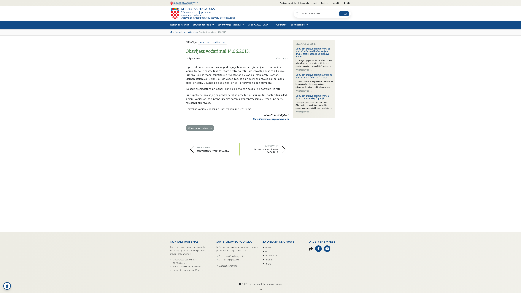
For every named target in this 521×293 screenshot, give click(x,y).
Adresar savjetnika (228, 265)
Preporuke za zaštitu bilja (185, 32)
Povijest (324, 3)
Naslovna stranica (179, 24)
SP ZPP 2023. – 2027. (258, 24)
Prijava (268, 263)
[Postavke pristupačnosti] (7, 286)
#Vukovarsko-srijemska (200, 128)
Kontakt (335, 3)
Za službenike (298, 24)
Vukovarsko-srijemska (212, 42)
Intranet (268, 259)
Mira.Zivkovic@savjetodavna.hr (271, 119)
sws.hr (260, 289)
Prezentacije (271, 255)
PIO (266, 251)
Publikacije (281, 24)
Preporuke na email (308, 3)
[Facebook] (344, 3)
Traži (344, 13)
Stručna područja (202, 24)
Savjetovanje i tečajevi (229, 24)
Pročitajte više (303, 69)
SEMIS (268, 247)
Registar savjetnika (288, 3)
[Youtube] (348, 3)
